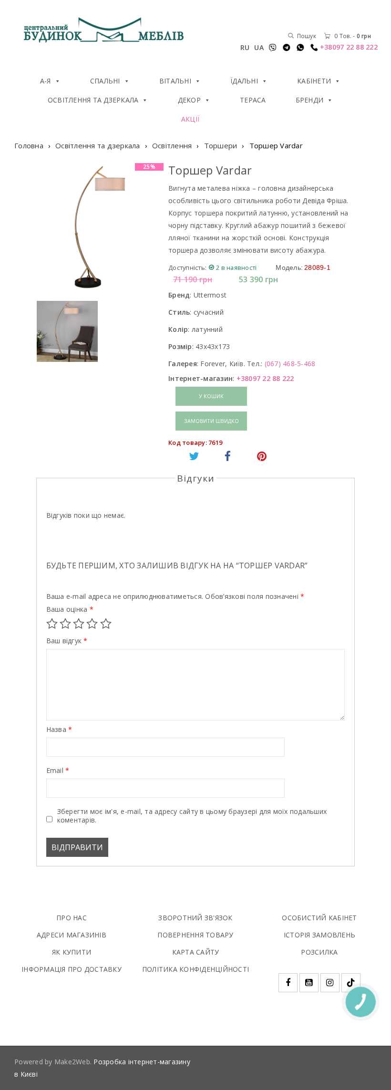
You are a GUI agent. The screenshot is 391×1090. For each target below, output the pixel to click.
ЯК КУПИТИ (71, 951)
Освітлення (172, 145)
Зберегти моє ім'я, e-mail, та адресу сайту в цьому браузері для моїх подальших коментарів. (192, 815)
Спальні (105, 80)
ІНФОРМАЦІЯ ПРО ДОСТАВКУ (71, 969)
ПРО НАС (71, 917)
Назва (59, 729)
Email (58, 770)
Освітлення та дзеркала (93, 99)
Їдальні (244, 80)
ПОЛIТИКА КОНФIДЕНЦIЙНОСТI (195, 969)
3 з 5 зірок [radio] (78, 623)
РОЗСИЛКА (319, 951)
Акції (190, 118)
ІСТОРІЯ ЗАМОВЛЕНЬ (319, 934)
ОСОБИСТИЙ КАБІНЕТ (319, 917)
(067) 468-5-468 (290, 363)
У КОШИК (211, 396)
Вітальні (175, 80)
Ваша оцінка (69, 609)
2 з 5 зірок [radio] (65, 623)
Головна (28, 145)
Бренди (310, 99)
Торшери (220, 145)
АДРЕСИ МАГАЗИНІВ (71, 934)
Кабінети (314, 80)
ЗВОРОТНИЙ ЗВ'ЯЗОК (195, 917)
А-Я (45, 80)
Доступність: (187, 267)
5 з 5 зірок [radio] (106, 623)
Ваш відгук (67, 641)
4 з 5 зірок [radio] (92, 623)
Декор (189, 99)
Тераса (253, 99)
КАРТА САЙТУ (195, 951)
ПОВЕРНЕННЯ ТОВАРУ (195, 934)
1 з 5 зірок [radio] (52, 623)
